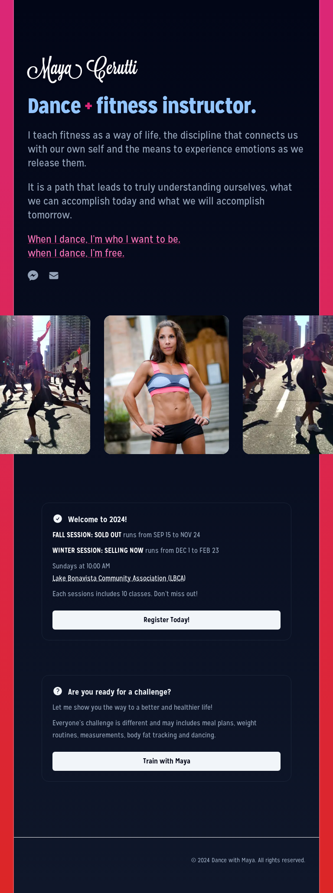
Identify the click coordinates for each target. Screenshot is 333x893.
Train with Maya (166, 761)
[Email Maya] (54, 276)
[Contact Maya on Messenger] (33, 276)
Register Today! (166, 619)
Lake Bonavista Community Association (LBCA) (119, 578)
